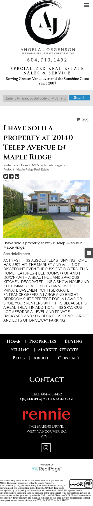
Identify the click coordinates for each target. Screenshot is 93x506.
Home (14, 341)
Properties (42, 341)
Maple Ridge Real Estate (32, 169)
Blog (19, 358)
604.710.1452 (47, 60)
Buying (73, 341)
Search (79, 98)
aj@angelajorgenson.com (46, 399)
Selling (20, 350)
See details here (16, 254)
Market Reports (58, 350)
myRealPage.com (46, 469)
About (41, 358)
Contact (69, 358)
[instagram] (47, 448)
